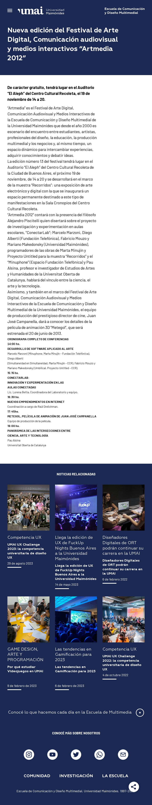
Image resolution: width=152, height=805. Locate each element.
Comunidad (37, 776)
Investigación (76, 776)
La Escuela (115, 776)
